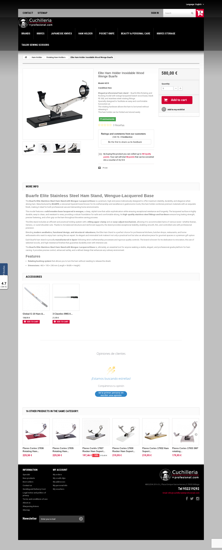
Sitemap (26, 510)
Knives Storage (166, 33)
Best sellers (28, 482)
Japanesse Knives (61, 33)
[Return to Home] (26, 57)
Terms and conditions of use (35, 499)
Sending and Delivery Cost (34, 489)
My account (60, 469)
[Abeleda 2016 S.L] (35, 22)
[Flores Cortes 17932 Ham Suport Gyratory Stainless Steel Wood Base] (155, 431)
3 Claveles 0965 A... (63, 313)
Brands (25, 33)
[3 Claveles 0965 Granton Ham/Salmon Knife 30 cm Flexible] (66, 297)
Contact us (27, 485)
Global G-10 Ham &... (34, 313)
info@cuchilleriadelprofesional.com (183, 493)
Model (101, 83)
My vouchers (58, 489)
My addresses (59, 482)
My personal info (60, 485)
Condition (102, 88)
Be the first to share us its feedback (125, 141)
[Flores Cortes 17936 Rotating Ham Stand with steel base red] (36, 431)
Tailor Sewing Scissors (35, 44)
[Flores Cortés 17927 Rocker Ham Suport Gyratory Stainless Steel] (95, 431)
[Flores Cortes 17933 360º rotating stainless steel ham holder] (185, 431)
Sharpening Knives (31, 506)
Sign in (155, 12)
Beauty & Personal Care (135, 33)
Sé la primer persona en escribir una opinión (111, 394)
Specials (26, 475)
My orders (57, 475)
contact (28, 12)
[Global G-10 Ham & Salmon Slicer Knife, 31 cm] (36, 297)
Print (105, 168)
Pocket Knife (106, 33)
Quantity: (166, 84)
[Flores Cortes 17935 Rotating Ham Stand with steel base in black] (66, 431)
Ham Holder (85, 33)
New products (29, 478)
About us (27, 503)
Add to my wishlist (176, 109)
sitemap (42, 12)
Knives (40, 33)
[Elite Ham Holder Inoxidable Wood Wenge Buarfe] (29, 148)
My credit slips (59, 478)
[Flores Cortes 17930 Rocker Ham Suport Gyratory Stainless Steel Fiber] (125, 431)
